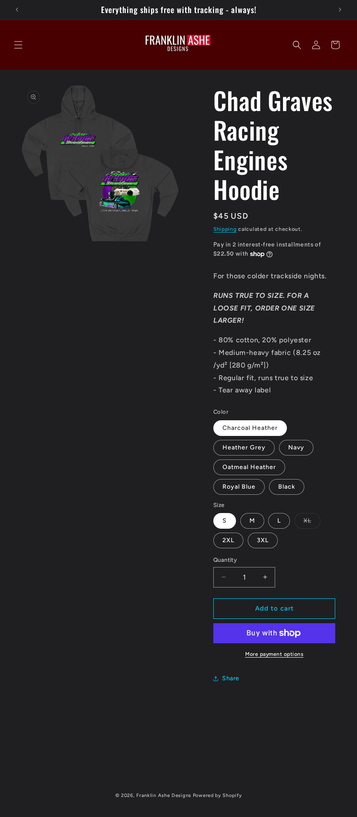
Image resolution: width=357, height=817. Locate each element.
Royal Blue (239, 486)
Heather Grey (244, 447)
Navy (296, 447)
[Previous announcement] (17, 9)
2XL (228, 540)
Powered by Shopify (217, 795)
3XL (263, 540)
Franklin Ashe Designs (163, 795)
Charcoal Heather (250, 428)
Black (286, 486)
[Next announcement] (340, 9)
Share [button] (230, 678)
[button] (18, 44)
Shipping (225, 229)
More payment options (274, 654)
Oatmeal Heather (249, 467)
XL (311, 523)
